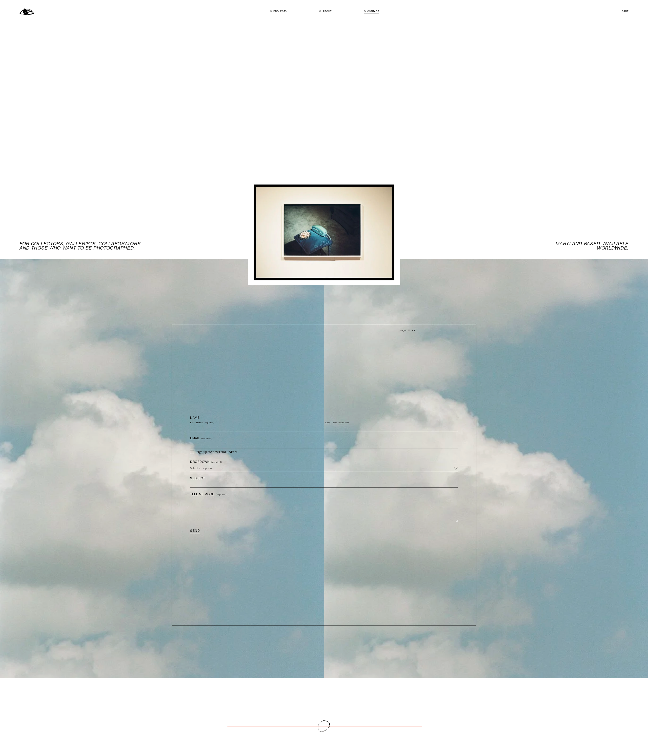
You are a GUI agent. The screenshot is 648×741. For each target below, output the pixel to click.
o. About (325, 11)
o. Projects (278, 11)
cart (625, 11)
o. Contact (371, 11)
